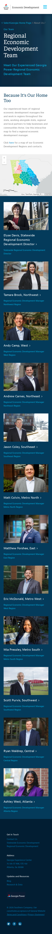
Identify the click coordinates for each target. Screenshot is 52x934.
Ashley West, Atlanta (18, 802)
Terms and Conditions (16, 914)
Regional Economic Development (22, 846)
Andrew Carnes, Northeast (22, 396)
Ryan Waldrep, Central (19, 751)
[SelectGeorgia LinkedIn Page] (20, 924)
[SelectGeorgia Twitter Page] (8, 924)
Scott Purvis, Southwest (20, 700)
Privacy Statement (36, 914)
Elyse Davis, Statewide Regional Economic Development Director (19, 239)
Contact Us (12, 839)
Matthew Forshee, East (19, 548)
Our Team (9, 29)
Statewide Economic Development (23, 843)
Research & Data (14, 884)
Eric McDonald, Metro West (22, 599)
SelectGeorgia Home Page (17, 22)
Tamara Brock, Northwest (21, 295)
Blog (9, 881)
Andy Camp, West (16, 345)
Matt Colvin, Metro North (21, 498)
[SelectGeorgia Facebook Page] (14, 924)
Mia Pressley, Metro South (22, 650)
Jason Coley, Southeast (19, 447)
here (11, 142)
